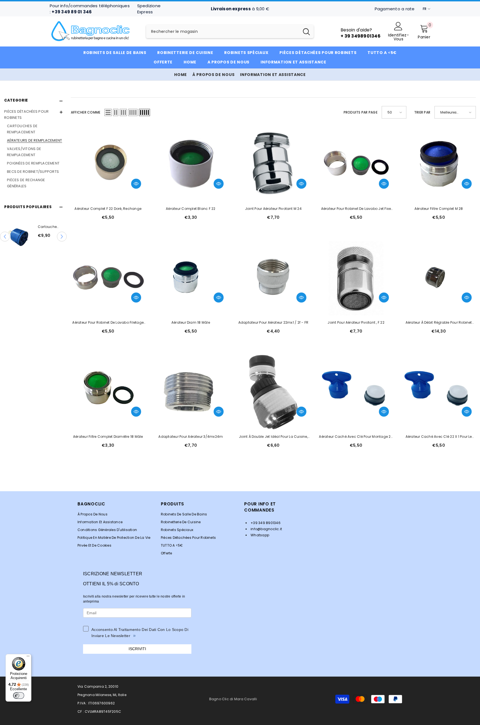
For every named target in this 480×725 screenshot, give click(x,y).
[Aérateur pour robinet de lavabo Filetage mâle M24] (108, 278)
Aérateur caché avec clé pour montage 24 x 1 (356, 437)
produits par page (361, 112)
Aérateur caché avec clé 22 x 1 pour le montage (439, 437)
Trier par (422, 112)
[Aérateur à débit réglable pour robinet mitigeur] (438, 278)
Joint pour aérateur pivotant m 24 (273, 208)
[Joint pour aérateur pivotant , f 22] (356, 278)
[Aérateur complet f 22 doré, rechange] (108, 164)
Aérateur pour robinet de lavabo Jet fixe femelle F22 (356, 209)
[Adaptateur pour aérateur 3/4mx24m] (191, 392)
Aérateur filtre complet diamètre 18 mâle (108, 436)
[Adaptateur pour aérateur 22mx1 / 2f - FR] (273, 278)
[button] (108, 112)
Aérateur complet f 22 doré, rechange (107, 208)
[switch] (18, 695)
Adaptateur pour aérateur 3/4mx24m (190, 436)
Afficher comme (85, 112)
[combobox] (222, 31)
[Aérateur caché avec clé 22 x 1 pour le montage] (438, 392)
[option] (39, 236)
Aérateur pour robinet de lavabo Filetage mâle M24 (108, 323)
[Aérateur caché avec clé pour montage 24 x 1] (356, 392)
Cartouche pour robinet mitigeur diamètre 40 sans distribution (55, 227)
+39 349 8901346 (265, 522)
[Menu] (28, 657)
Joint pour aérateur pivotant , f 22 (356, 322)
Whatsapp (259, 535)
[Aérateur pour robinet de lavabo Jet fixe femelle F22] (356, 164)
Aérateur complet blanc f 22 (190, 208)
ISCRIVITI (137, 649)
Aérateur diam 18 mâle (190, 322)
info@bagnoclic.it (266, 529)
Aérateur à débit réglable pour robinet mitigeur (439, 323)
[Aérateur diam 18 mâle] (191, 278)
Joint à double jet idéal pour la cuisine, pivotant (273, 437)
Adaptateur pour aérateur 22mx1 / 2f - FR (273, 322)
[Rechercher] (230, 31)
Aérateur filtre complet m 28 (438, 208)
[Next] (62, 236)
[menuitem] (33, 148)
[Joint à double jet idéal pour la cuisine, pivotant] (273, 392)
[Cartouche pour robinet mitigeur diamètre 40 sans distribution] (25, 236)
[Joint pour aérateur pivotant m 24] (273, 164)
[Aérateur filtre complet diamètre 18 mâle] (108, 392)
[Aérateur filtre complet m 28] (438, 164)
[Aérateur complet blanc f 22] (191, 164)
